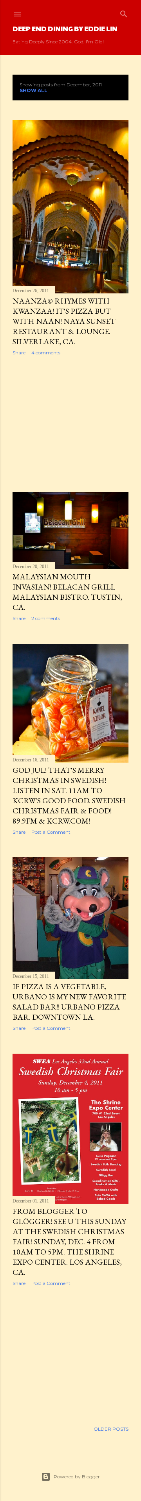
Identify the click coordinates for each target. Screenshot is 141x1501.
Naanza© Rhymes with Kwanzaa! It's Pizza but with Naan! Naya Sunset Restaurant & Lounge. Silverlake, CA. (64, 321)
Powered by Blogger (77, 1477)
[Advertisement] (70, 424)
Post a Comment (50, 832)
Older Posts (111, 1429)
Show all (33, 90)
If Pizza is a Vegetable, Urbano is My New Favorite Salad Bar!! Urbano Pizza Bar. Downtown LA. (69, 1001)
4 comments (45, 353)
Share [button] (19, 353)
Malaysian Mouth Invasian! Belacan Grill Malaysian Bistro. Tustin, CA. (67, 592)
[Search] (123, 12)
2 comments (45, 618)
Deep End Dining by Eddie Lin (65, 28)
